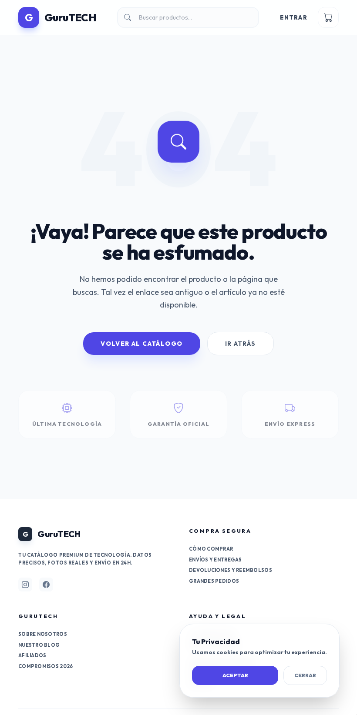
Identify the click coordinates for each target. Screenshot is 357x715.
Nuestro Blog (39, 645)
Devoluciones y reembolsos (230, 570)
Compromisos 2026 (45, 666)
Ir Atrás (240, 343)
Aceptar (235, 675)
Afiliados (32, 655)
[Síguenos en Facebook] (46, 584)
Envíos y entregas (215, 560)
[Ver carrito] (328, 17)
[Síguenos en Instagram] (25, 584)
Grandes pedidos (214, 581)
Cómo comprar (211, 549)
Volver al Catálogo (141, 343)
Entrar (293, 17)
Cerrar (305, 675)
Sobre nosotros (42, 634)
